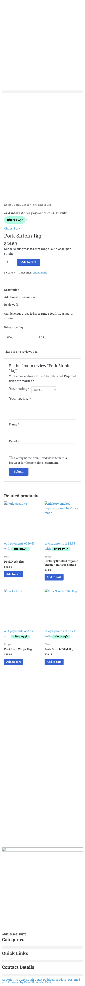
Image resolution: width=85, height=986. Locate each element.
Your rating (19, 388)
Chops (25, 204)
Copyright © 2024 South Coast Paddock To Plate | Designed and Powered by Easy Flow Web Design (41, 981)
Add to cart (28, 262)
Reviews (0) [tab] (12, 304)
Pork (17, 204)
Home (8, 204)
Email (14, 441)
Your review (20, 398)
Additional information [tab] (19, 297)
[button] (42, 91)
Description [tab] (11, 290)
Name (14, 424)
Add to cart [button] (13, 574)
